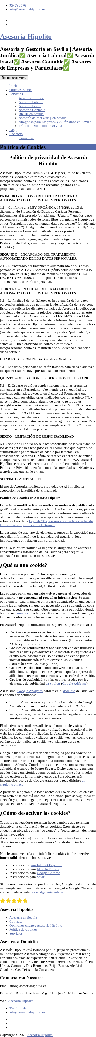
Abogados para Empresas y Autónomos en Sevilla (55, 122)
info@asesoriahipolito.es (27, 9)
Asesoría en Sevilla (23, 917)
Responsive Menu (14, 77)
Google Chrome (48, 873)
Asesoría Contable (32, 110)
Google (67, 683)
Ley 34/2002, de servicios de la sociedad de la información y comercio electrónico (46, 523)
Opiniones (26, 138)
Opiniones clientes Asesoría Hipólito (35, 925)
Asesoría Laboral (31, 102)
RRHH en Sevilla (31, 114)
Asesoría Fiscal (30, 106)
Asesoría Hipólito (21, 1001)
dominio (69, 691)
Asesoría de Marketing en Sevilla (43, 118)
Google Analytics (30, 691)
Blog (13, 130)
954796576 (17, 5)
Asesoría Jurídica (31, 98)
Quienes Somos (20, 90)
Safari (41, 877)
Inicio (13, 86)
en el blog (53, 683)
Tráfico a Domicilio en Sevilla (40, 126)
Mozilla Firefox (48, 869)
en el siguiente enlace (47, 892)
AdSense (80, 683)
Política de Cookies (23, 929)
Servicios (16, 94)
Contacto (16, 134)
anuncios (22, 613)
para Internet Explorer (46, 865)
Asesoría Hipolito (26, 36)
